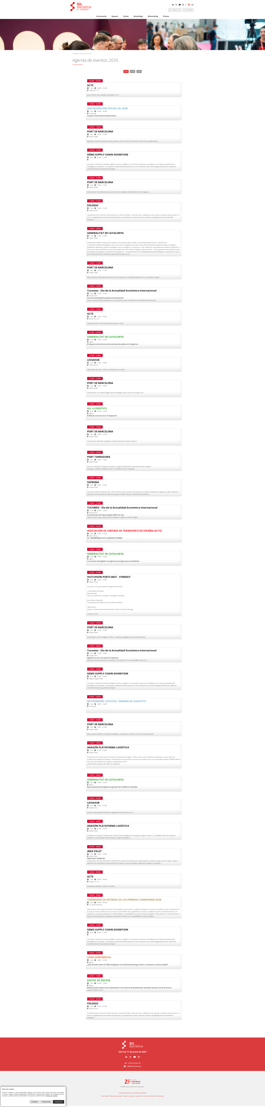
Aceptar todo (58, 1102)
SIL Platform (188, 10)
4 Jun (132, 71)
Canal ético (139, 1096)
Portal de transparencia (126, 1093)
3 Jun (126, 71)
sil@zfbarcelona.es (134, 1066)
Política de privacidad (115, 1096)
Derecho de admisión (149, 1096)
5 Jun (139, 71)
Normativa (160, 1096)
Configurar (35, 1102)
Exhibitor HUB (175, 10)
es (192, 4)
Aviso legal (104, 1096)
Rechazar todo (46, 1102)
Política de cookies (128, 1096)
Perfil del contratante (140, 1093)
